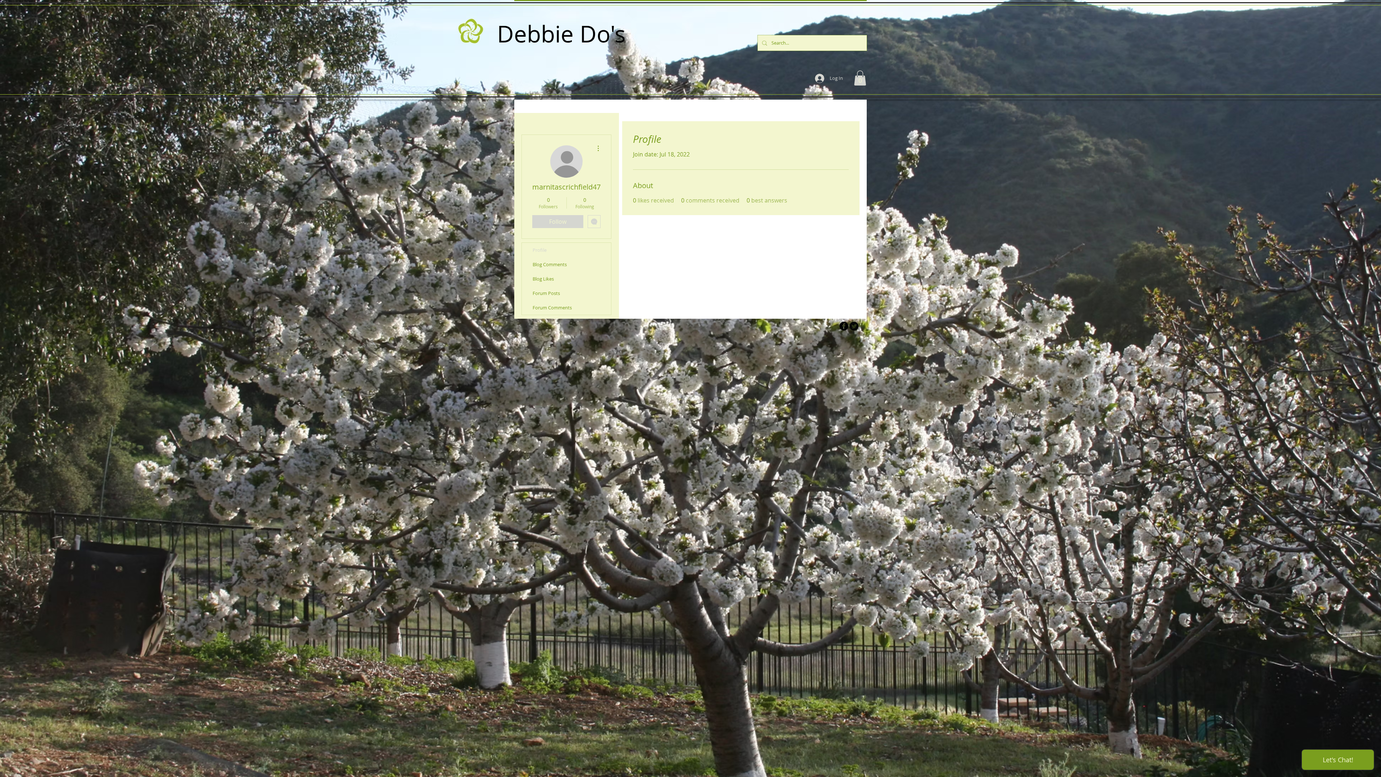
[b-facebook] (843, 326)
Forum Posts (546, 293)
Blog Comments (550, 264)
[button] (860, 78)
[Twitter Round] (853, 326)
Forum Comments (552, 307)
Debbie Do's (561, 33)
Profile (540, 250)
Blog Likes (543, 279)
